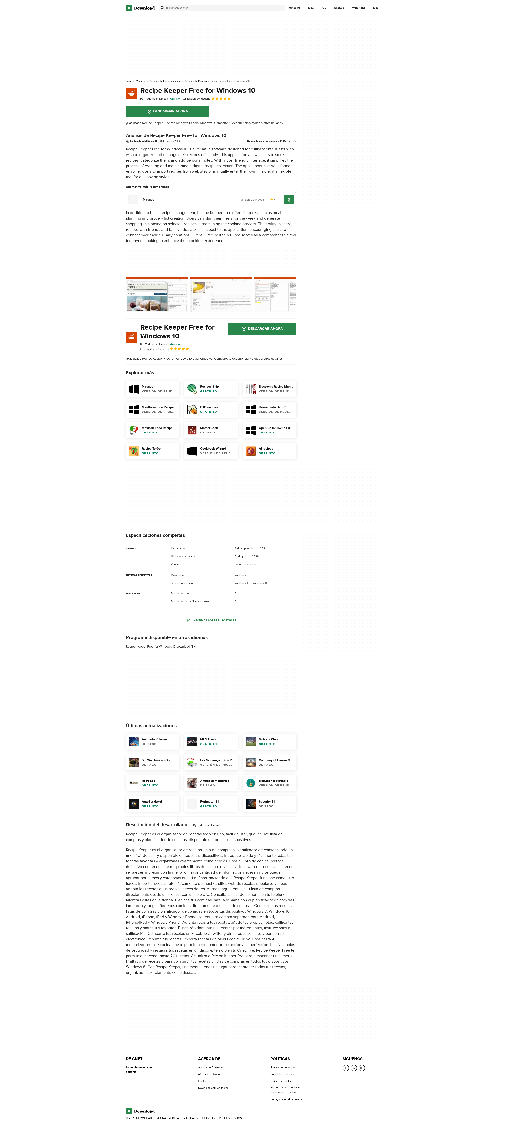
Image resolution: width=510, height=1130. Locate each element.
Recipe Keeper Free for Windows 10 (197, 90)
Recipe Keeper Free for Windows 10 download (158, 647)
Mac (311, 8)
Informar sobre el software (214, 620)
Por (154, 98)
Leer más (291, 141)
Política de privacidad (283, 1067)
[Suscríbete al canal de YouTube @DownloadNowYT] (362, 1068)
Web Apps (358, 8)
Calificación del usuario (196, 98)
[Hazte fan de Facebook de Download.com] (346, 1068)
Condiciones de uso (282, 1074)
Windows (294, 8)
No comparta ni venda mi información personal (285, 1090)
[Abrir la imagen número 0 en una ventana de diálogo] (157, 294)
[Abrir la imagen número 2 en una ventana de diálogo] (285, 294)
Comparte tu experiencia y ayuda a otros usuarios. (248, 123)
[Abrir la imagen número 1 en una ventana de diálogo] (221, 294)
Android (339, 8)
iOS (324, 8)
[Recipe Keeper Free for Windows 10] (131, 93)
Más (376, 8)
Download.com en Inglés (213, 1088)
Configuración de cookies (286, 1099)
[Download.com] (140, 8)
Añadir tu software (209, 1074)
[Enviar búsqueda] (162, 8)
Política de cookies (281, 1081)
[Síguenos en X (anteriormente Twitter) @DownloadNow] (354, 1068)
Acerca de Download (211, 1067)
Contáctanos (206, 1081)
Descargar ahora (170, 111)
